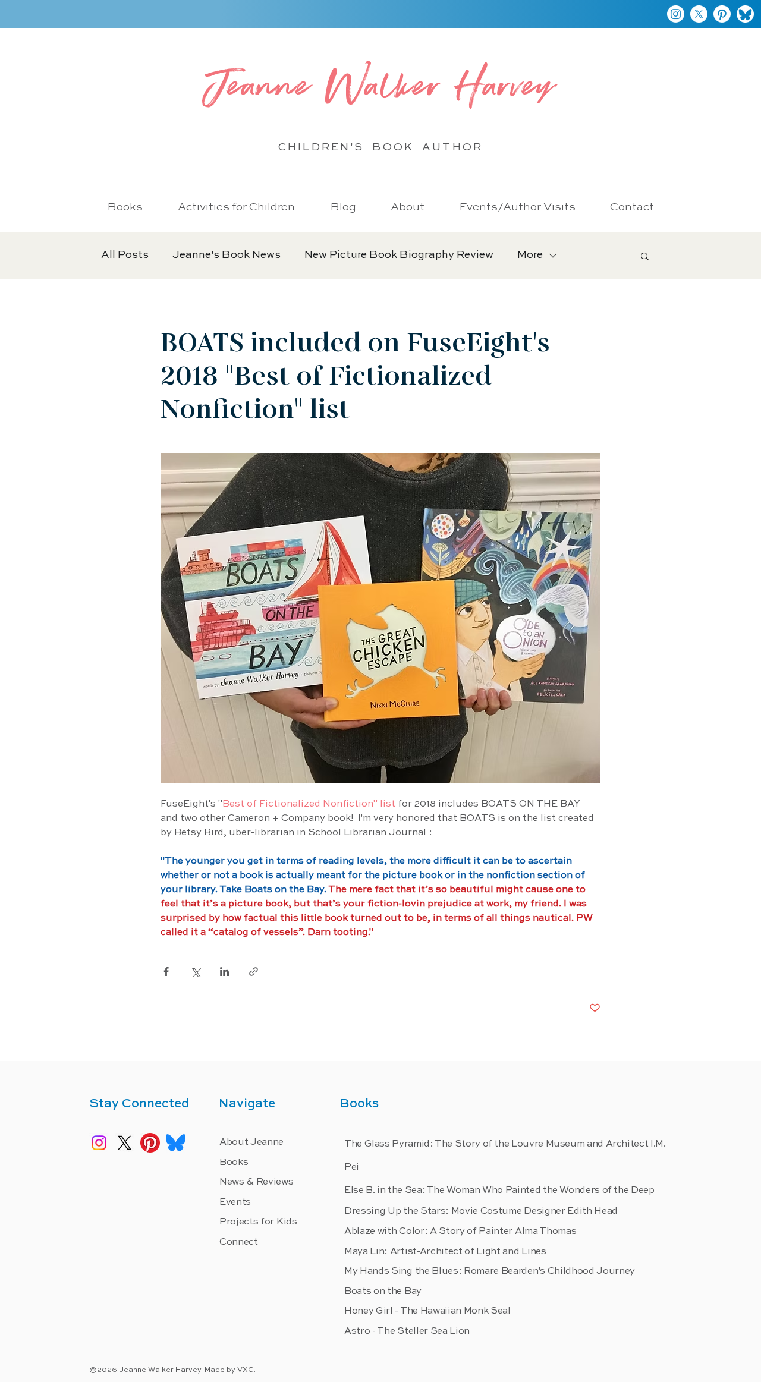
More (530, 255)
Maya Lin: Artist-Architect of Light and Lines (445, 1252)
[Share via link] (253, 971)
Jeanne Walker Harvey (380, 90)
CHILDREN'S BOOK (350, 147)
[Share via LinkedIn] (224, 971)
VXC (245, 1370)
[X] (698, 14)
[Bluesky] (745, 14)
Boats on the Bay (383, 1291)
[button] (644, 255)
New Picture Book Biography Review (398, 255)
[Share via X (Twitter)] (195, 971)
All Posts (125, 255)
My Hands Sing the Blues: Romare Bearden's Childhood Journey (489, 1271)
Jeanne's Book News (226, 255)
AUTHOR (452, 147)
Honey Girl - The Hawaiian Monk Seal (427, 1311)
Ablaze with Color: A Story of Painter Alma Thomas (460, 1231)
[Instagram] (675, 14)
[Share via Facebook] (166, 971)
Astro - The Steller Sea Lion (407, 1331)
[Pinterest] (722, 14)
